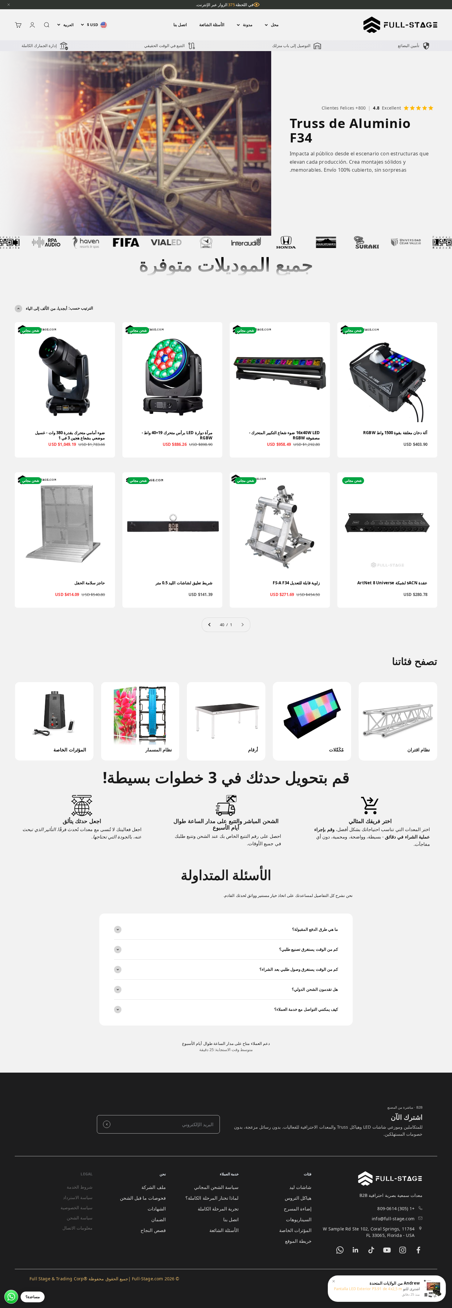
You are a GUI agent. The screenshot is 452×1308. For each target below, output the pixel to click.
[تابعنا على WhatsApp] (340, 1250)
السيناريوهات (298, 1219)
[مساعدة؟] (11, 1297)
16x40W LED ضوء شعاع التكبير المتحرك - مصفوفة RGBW (284, 435)
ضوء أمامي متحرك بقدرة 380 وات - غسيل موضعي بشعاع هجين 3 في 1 (70, 435)
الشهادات (156, 1209)
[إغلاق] (333, 1281)
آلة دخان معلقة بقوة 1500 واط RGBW (395, 432)
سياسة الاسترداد (78, 1197)
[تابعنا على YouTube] (387, 1250)
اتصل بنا (180, 24)
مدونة (247, 24)
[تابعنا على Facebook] (418, 1250)
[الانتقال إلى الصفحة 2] (209, 625)
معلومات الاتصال (77, 1228)
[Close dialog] (10, 1173)
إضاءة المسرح (297, 1209)
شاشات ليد (300, 1187)
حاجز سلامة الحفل (89, 583)
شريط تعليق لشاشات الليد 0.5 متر (184, 583)
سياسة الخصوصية (77, 1207)
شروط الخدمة (80, 1187)
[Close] (8, 4)
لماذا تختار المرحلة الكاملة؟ (212, 1198)
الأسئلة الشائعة (211, 24)
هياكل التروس (298, 1198)
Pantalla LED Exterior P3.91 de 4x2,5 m (368, 1288)
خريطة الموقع (298, 1241)
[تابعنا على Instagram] (402, 1250)
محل (275, 24)
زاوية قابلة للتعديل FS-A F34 (296, 583)
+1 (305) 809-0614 (395, 1208)
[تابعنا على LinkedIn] (355, 1250)
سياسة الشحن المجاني (216, 1187)
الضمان (158, 1219)
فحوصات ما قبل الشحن (142, 1198)
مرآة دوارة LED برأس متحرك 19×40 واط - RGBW (177, 435)
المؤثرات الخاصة (295, 1230)
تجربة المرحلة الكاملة (218, 1209)
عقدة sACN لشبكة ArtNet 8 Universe (392, 583)
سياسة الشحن (80, 1218)
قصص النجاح (153, 1230)
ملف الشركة (153, 1187)
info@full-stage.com (393, 1219)
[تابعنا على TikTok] (371, 1250)
